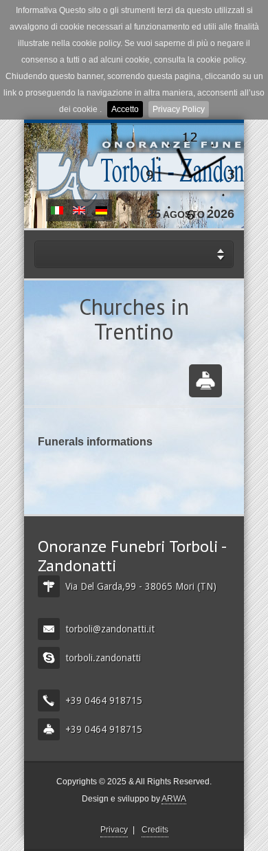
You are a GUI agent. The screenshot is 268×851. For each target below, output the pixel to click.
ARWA (173, 799)
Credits (155, 830)
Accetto (125, 109)
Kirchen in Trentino (101, 210)
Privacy (114, 830)
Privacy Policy (179, 109)
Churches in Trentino (79, 210)
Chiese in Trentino (57, 210)
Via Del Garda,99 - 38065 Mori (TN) (140, 586)
